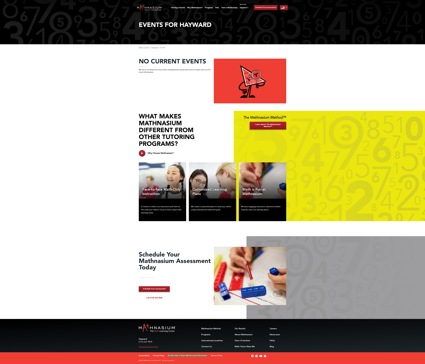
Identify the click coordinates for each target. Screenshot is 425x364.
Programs (209, 8)
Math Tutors (245, 347)
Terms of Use (216, 356)
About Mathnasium (244, 335)
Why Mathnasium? (194, 8)
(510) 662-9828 (145, 342)
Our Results (240, 329)
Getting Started (178, 8)
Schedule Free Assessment (265, 7)
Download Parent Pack (148, 347)
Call (154, 298)
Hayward (154, 48)
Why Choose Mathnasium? (161, 153)
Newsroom (275, 335)
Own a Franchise (242, 341)
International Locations (212, 341)
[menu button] (284, 7)
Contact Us (206, 347)
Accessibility (144, 356)
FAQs (272, 341)
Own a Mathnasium (229, 8)
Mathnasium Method (211, 329)
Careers (273, 329)
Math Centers (144, 48)
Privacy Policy (158, 356)
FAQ (217, 8)
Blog (272, 347)
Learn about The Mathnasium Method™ (268, 125)
